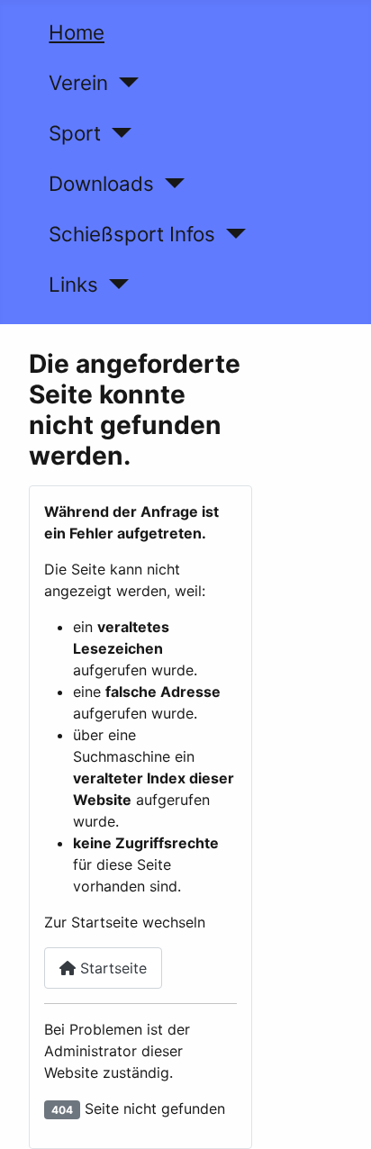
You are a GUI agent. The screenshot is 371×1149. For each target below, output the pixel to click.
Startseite (111, 968)
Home (76, 32)
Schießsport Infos (132, 234)
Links (73, 284)
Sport (75, 133)
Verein (78, 82)
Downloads (101, 183)
